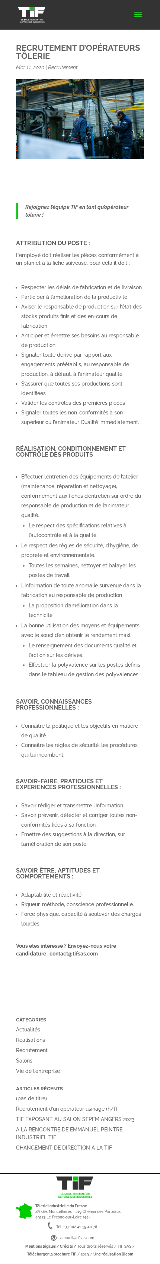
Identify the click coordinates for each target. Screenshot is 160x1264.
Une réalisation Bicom (113, 1254)
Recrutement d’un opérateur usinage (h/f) (66, 1109)
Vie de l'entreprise (38, 1071)
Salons (24, 1061)
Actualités (28, 1030)
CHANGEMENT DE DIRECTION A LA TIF (64, 1148)
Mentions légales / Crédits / (50, 1246)
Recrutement (63, 67)
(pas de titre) (31, 1098)
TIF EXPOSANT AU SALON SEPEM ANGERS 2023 (75, 1119)
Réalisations (30, 1040)
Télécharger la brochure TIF (51, 1254)
